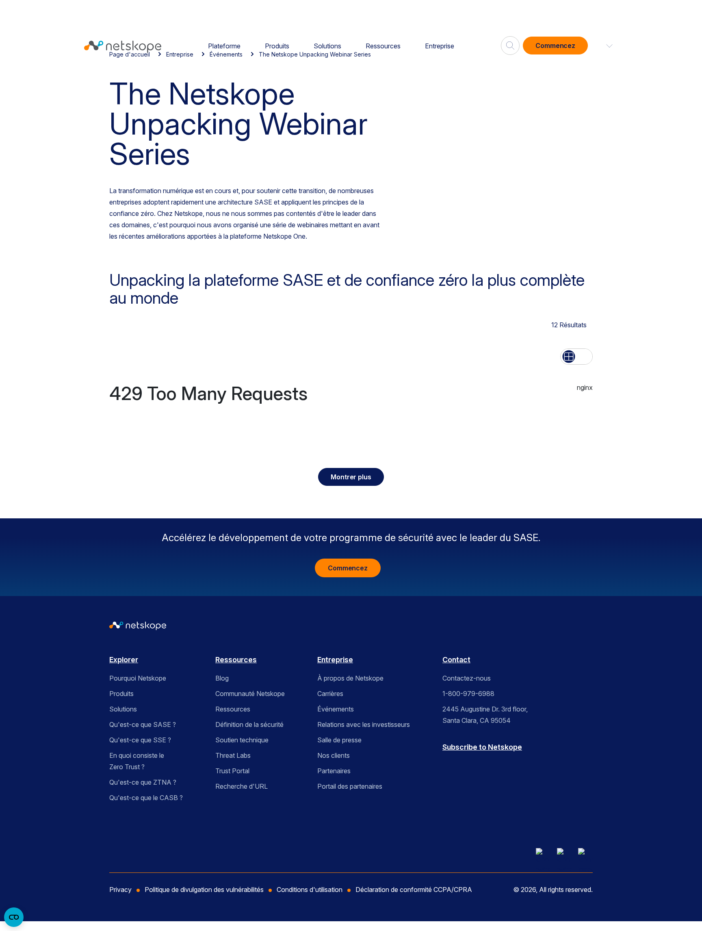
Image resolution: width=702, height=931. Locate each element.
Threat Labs (233, 755)
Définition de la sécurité (249, 724)
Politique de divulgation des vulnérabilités (204, 889)
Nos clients (333, 755)
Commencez (555, 45)
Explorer (123, 659)
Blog (222, 678)
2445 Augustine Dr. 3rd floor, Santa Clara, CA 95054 (485, 714)
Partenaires (334, 771)
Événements (335, 709)
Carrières (330, 694)
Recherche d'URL (241, 786)
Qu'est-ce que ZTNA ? (142, 782)
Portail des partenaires (349, 786)
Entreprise (439, 46)
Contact (456, 659)
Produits (277, 46)
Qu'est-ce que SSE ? (140, 740)
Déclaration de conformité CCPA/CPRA (413, 889)
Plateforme (224, 46)
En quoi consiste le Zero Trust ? (136, 761)
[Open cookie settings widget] (14, 917)
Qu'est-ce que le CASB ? (146, 798)
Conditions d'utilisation (309, 889)
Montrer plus (351, 477)
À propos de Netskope (350, 678)
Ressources (383, 46)
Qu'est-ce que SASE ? (142, 724)
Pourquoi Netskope (137, 678)
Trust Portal (232, 771)
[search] (510, 42)
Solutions (327, 46)
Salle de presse (339, 740)
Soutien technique (242, 740)
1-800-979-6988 (468, 694)
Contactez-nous (466, 678)
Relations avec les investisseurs (363, 724)
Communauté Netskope (250, 694)
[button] (604, 45)
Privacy (120, 889)
